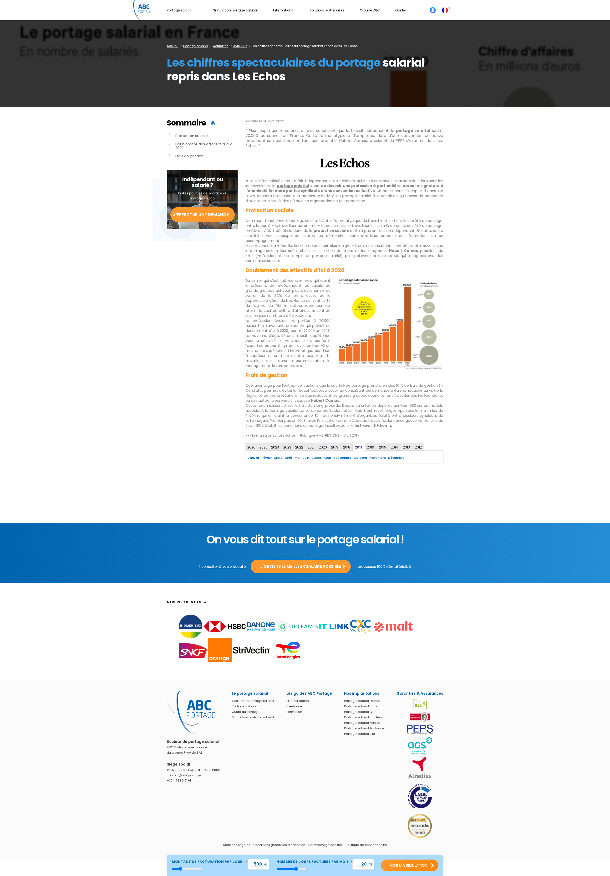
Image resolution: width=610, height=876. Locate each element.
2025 (263, 447)
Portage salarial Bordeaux (364, 717)
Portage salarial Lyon (360, 711)
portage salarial (293, 185)
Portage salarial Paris (360, 706)
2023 (287, 447)
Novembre (377, 457)
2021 (311, 447)
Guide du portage (245, 711)
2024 (275, 447)
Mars (278, 457)
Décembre (396, 457)
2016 (370, 447)
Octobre (360, 457)
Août (327, 457)
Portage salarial (244, 706)
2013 (406, 447)
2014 (394, 447)
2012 (418, 447)
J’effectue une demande (201, 215)
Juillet (316, 457)
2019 (334, 447)
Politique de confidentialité (366, 845)
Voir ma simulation (408, 865)
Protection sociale (191, 135)
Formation (294, 711)
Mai (297, 457)
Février (267, 457)
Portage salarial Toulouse (364, 728)
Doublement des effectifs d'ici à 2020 (204, 145)
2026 (251, 447)
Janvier (253, 457)
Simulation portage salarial (253, 717)
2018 (346, 447)
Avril (288, 457)
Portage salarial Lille (359, 733)
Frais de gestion (189, 155)
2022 (299, 447)
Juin (306, 457)
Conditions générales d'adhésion (279, 845)
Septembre (342, 457)
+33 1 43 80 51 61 (179, 780)
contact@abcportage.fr (185, 775)
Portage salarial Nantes (362, 722)
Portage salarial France (362, 701)
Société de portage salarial (253, 701)
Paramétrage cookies (325, 845)
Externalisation (297, 701)
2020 (323, 447)
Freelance (294, 706)
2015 (382, 447)
